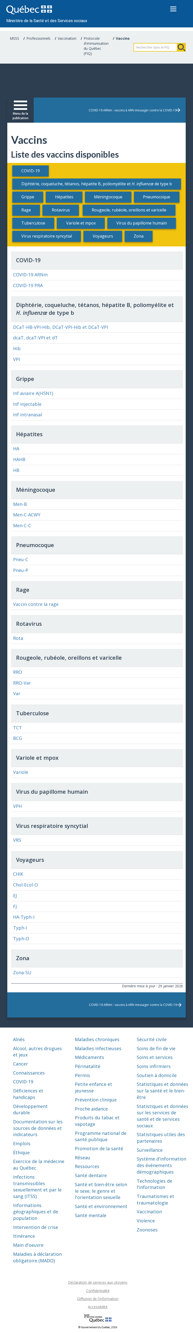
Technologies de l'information (154, 1184)
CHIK (18, 874)
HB (16, 470)
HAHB (19, 459)
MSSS (14, 38)
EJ (15, 896)
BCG (17, 738)
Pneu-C (20, 559)
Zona (138, 236)
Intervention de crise (35, 1227)
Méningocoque (108, 197)
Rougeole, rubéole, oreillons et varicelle (129, 210)
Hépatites (64, 197)
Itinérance (24, 1236)
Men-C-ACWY (26, 515)
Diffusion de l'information (97, 1298)
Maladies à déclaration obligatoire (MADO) (37, 1257)
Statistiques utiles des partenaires (161, 1137)
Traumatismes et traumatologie (155, 1199)
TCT (17, 728)
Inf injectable (27, 404)
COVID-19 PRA (28, 285)
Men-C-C (22, 525)
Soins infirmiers (154, 1066)
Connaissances (29, 1073)
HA (16, 449)
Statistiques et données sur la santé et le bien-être (162, 1090)
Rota (18, 638)
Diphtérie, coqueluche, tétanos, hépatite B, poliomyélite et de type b (96, 184)
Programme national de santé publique (100, 1136)
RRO (17, 672)
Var (16, 693)
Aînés (19, 1039)
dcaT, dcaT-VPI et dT (35, 338)
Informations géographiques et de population (35, 1211)
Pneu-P (20, 570)
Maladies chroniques (97, 1039)
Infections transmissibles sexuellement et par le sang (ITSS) (37, 1186)
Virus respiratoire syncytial (46, 236)
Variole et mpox (81, 223)
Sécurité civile (152, 1039)
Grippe (27, 197)
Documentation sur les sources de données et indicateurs (38, 1128)
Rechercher (181, 47)
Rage (26, 210)
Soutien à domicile (157, 1075)
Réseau (82, 1157)
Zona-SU (22, 972)
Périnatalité (87, 1066)
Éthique (21, 1152)
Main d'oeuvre (28, 1245)
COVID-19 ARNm (30, 275)
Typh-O (21, 939)
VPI (16, 359)
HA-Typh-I (23, 917)
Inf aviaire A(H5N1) (33, 393)
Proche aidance (91, 1109)
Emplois (21, 1143)
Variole (20, 772)
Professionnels (38, 38)
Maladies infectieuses (98, 1048)
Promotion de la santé (99, 1148)
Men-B (20, 504)
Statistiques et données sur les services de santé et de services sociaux (162, 1116)
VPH (17, 806)
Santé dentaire (91, 1175)
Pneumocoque (156, 197)
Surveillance (150, 1150)
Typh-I (20, 928)
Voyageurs (103, 236)
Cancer (20, 1064)
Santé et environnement (101, 1206)
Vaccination (67, 38)
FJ (15, 906)
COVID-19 (30, 170)
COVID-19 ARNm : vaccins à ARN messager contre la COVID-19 (133, 110)
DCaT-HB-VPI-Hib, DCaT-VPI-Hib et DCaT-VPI (60, 327)
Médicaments (89, 1057)
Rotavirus (61, 210)
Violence (146, 1221)
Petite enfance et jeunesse (93, 1087)
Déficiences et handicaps (28, 1094)
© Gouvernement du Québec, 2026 (97, 1327)
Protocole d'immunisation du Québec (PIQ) (96, 46)
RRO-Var (22, 683)
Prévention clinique (96, 1100)
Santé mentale (90, 1215)
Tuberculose (33, 223)
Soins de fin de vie (156, 1048)
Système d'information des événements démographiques (161, 1165)
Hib (17, 348)
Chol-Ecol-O (25, 885)
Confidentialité (98, 1290)
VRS (17, 840)
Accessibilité (98, 1306)
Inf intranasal (27, 415)
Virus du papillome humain (141, 223)
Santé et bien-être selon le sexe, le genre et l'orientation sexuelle (101, 1190)
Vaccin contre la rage (36, 604)
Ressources (87, 1166)
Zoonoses (147, 1230)
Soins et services (155, 1057)
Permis (82, 1075)
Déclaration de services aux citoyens (97, 1282)
